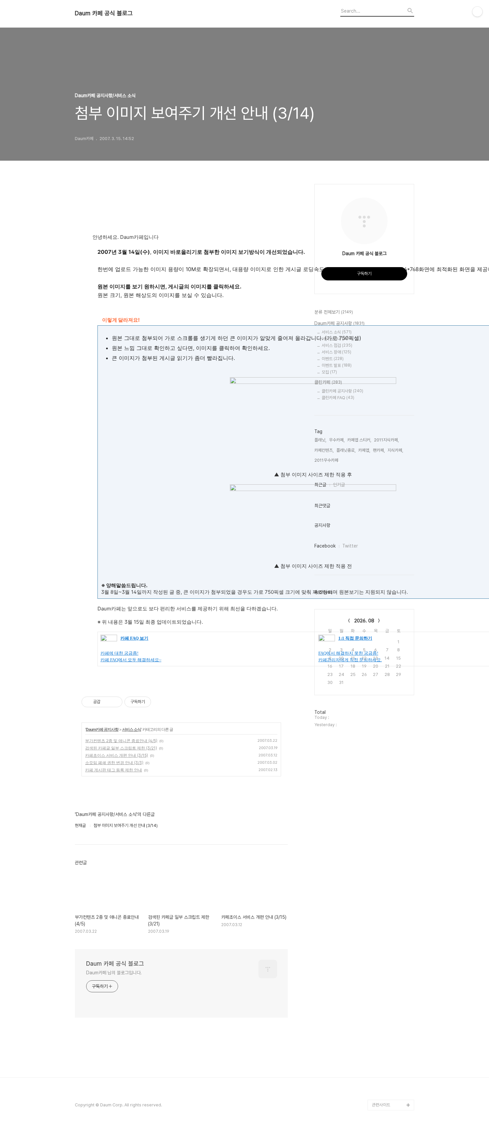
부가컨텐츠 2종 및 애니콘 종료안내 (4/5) (121, 740)
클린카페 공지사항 (342, 391)
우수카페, (337, 439)
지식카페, (395, 450)
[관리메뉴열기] (477, 12)
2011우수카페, (326, 460)
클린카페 (328, 382)
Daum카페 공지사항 (102, 729)
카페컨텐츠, (324, 450)
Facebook (325, 546)
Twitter (350, 546)
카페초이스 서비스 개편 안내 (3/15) (116, 755)
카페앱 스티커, (359, 439)
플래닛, (320, 439)
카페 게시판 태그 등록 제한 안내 (113, 769)
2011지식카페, (386, 439)
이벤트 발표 (337, 365)
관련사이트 (381, 1104)
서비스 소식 (131, 729)
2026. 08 (364, 621)
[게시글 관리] (115, 702)
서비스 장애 (336, 352)
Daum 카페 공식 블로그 (104, 13)
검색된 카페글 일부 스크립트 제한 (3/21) (121, 747)
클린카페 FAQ (338, 397)
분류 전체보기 (333, 312)
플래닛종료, (346, 450)
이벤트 (333, 358)
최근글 (320, 484)
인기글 (339, 484)
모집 (329, 372)
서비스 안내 (337, 338)
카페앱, (364, 450)
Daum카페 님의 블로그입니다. (114, 972)
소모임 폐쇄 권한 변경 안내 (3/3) (114, 762)
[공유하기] (106, 702)
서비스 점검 (337, 345)
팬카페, (379, 450)
